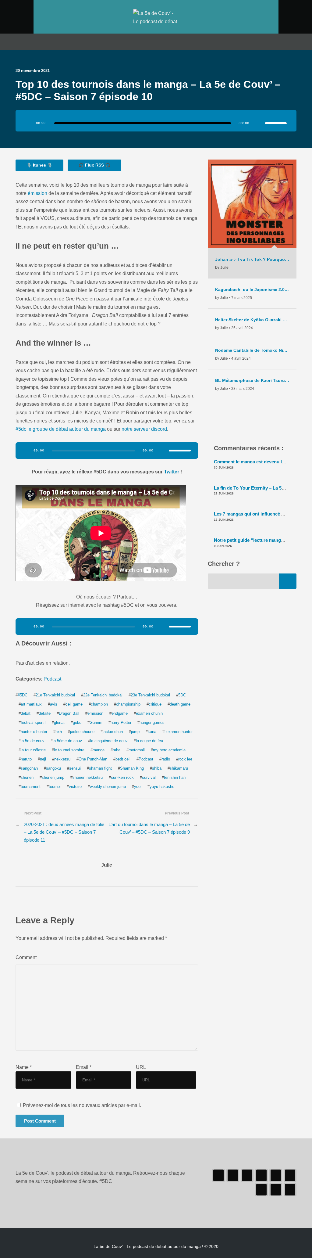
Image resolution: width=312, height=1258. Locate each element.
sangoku (53, 768)
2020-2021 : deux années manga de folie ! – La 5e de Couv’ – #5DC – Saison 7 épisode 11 (65, 832)
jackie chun (113, 731)
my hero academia (169, 750)
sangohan (29, 768)
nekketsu (62, 759)
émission (37, 193)
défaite (45, 713)
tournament (31, 786)
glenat (59, 722)
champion (99, 704)
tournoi (55, 786)
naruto (26, 759)
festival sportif (33, 722)
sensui (75, 768)
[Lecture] (28, 123)
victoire (75, 786)
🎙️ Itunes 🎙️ (39, 165)
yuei (137, 786)
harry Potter (121, 722)
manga (99, 750)
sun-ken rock (122, 777)
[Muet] (258, 123)
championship (128, 704)
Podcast (52, 678)
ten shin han (175, 777)
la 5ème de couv (67, 741)
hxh (58, 731)
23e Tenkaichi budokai (150, 695)
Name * (24, 1067)
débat (25, 713)
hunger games (152, 722)
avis (53, 704)
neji (43, 759)
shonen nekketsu (88, 777)
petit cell (122, 759)
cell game (74, 704)
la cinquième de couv (109, 741)
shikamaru (179, 768)
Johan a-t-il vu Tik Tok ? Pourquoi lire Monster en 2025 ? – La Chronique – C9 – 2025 (252, 259)
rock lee (185, 759)
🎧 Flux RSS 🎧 (94, 165)
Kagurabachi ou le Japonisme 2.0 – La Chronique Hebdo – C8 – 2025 (252, 289)
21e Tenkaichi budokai (55, 695)
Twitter (172, 471)
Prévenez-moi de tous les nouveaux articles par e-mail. (82, 1105)
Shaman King (132, 768)
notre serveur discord (144, 429)
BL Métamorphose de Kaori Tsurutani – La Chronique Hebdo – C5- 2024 (252, 380)
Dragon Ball (69, 713)
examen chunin (149, 713)
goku (77, 722)
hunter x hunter (34, 731)
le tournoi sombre (69, 750)
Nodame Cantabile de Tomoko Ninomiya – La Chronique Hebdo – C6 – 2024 (252, 350)
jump (135, 731)
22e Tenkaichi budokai (102, 695)
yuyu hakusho (162, 786)
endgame (120, 713)
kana (152, 731)
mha (116, 750)
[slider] (276, 123)
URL (141, 1067)
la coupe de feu (149, 741)
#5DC (22, 695)
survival (149, 777)
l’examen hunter (179, 731)
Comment (26, 957)
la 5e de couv (32, 741)
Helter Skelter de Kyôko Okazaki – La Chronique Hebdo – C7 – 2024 (252, 319)
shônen (27, 777)
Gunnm (96, 722)
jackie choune (82, 731)
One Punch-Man (93, 759)
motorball (137, 750)
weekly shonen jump (108, 786)
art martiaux (31, 704)
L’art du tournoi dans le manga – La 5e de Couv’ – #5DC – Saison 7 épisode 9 (149, 828)
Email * (83, 1067)
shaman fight (100, 768)
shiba (156, 768)
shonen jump (53, 777)
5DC (182, 695)
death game (180, 704)
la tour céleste (33, 750)
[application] (156, 120)
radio (165, 759)
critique (155, 704)
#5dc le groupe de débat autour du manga (61, 429)
